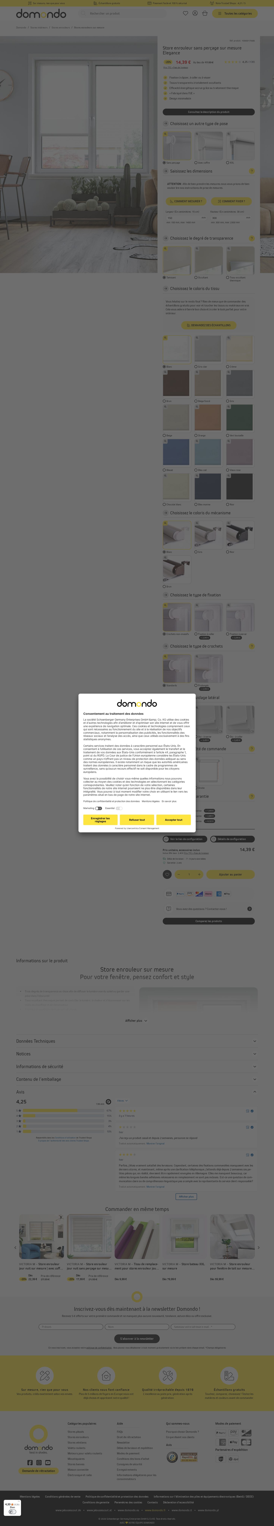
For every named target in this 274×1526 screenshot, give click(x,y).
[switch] (12, 1512)
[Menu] (19, 1502)
